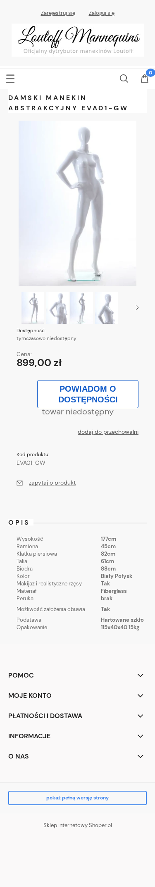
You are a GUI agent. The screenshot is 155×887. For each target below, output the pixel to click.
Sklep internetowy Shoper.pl (77, 825)
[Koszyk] (144, 79)
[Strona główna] (78, 39)
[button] (10, 77)
